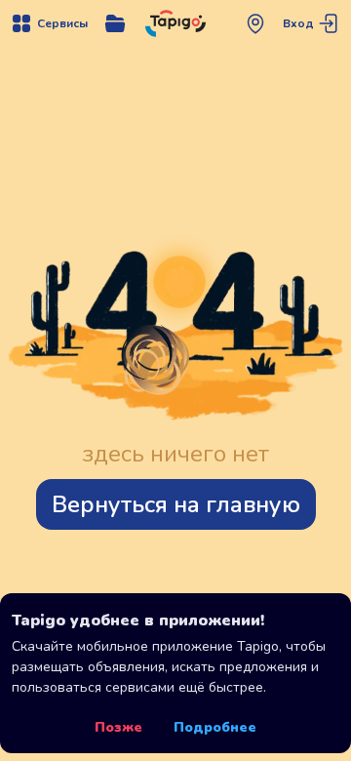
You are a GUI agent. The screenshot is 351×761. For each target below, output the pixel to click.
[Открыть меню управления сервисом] (115, 23)
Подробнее (215, 727)
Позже (118, 727)
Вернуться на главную (176, 504)
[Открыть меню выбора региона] (255, 23)
